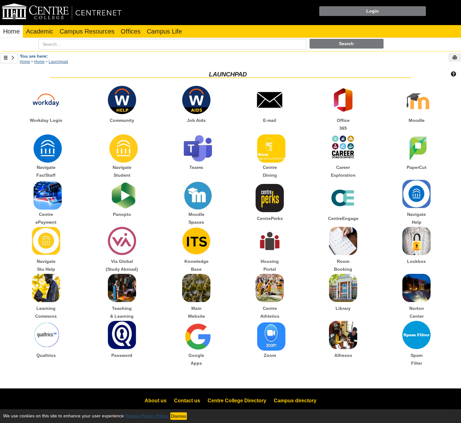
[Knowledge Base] (196, 241)
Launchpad (58, 62)
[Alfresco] (343, 335)
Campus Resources (87, 31)
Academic (39, 31)
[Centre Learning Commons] (46, 288)
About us (156, 400)
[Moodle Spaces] (196, 194)
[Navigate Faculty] (46, 147)
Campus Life (164, 31)
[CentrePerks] (269, 198)
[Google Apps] (196, 335)
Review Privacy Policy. (147, 415)
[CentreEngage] (343, 198)
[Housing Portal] (269, 241)
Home (11, 31)
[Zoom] (270, 335)
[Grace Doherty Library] (343, 288)
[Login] (46, 100)
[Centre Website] (196, 288)
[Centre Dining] (270, 147)
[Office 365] (343, 100)
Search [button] (346, 43)
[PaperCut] (416, 147)
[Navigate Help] (416, 194)
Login (372, 10)
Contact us (187, 400)
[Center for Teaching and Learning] (122, 288)
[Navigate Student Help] (46, 241)
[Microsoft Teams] (196, 147)
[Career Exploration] (343, 147)
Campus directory (295, 400)
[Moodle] (416, 100)
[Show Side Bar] (9, 58)
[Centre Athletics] (269, 288)
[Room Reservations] (343, 241)
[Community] (122, 100)
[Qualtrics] (46, 335)
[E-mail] (269, 100)
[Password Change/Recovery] (122, 335)
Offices (130, 31)
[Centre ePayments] (46, 194)
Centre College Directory (237, 400)
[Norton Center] (416, 288)
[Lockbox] (416, 241)
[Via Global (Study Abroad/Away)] (122, 241)
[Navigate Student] (122, 147)
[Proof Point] (416, 335)
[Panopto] (122, 194)
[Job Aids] (196, 100)
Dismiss (178, 416)
